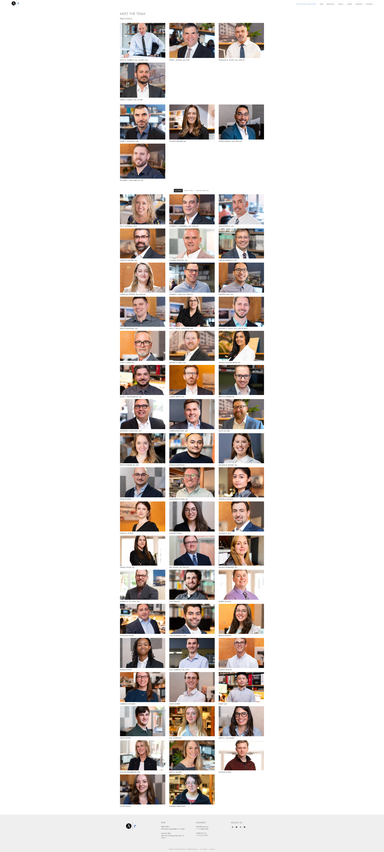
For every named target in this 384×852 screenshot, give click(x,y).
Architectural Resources (306, 4)
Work (349, 4)
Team (340, 4)
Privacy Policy (203, 849)
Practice (330, 4)
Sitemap (212, 849)
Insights (358, 4)
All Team (178, 190)
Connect (369, 4)
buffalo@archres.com (202, 827)
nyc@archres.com (201, 833)
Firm (321, 4)
